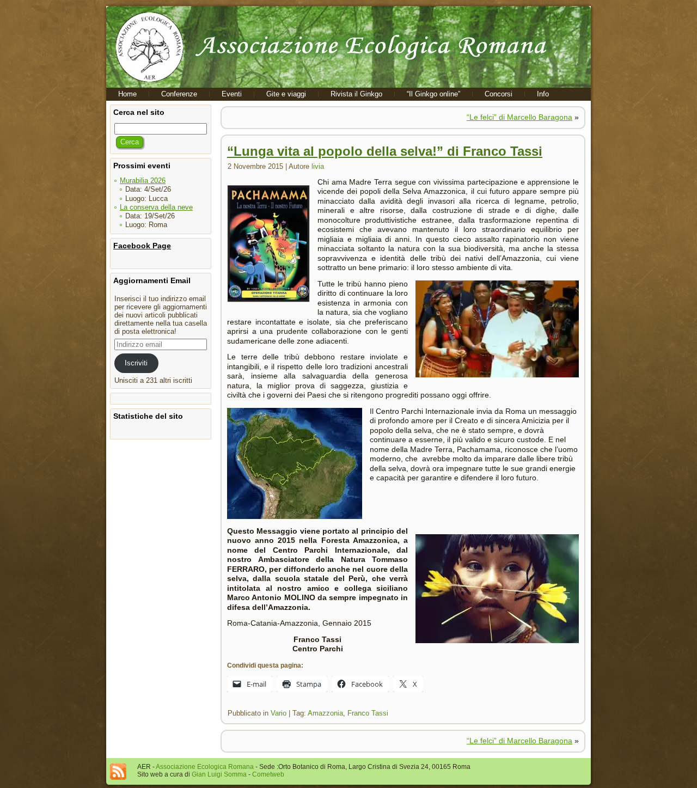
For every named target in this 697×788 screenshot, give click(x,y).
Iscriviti (136, 363)
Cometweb (268, 774)
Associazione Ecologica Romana (205, 767)
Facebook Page (142, 245)
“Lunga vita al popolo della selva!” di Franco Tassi (384, 151)
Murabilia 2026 (143, 180)
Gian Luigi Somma (219, 774)
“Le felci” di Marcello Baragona (519, 117)
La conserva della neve (156, 207)
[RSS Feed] (118, 771)
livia (317, 166)
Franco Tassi (367, 713)
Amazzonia (325, 713)
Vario (278, 713)
